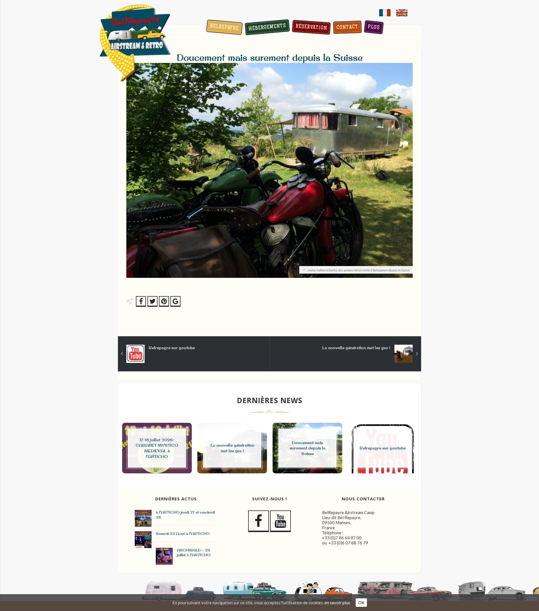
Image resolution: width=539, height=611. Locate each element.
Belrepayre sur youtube (172, 347)
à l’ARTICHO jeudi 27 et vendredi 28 (185, 514)
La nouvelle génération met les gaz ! (356, 347)
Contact (347, 28)
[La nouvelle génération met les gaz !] (417, 353)
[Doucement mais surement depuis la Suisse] (135, 354)
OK (361, 602)
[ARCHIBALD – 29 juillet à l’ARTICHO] (164, 556)
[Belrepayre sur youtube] (122, 353)
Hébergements (267, 27)
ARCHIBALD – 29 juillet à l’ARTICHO (194, 552)
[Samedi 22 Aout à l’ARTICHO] (143, 539)
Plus (373, 27)
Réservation (311, 27)
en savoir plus (337, 602)
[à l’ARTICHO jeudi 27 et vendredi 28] (143, 518)
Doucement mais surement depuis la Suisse (307, 448)
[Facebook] (258, 521)
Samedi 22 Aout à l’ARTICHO (183, 533)
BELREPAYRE (224, 28)
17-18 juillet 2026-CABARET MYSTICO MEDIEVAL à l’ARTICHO (157, 448)
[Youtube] (280, 521)
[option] (157, 448)
